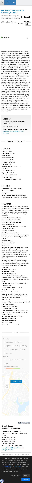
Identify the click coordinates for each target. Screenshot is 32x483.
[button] (1, 481)
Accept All (26, 479)
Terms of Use (17, 466)
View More (6, 133)
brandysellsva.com (7, 450)
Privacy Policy (7, 466)
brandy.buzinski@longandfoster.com (13, 131)
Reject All (26, 475)
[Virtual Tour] (14, 2)
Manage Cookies (15, 475)
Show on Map (17, 381)
